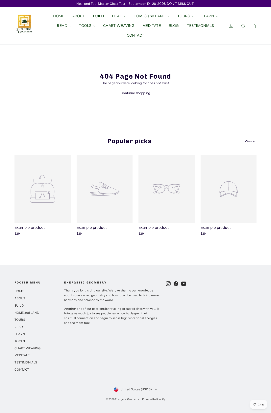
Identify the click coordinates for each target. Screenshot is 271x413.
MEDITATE (151, 25)
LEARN (208, 16)
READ (62, 25)
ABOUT (78, 16)
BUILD (98, 16)
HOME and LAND (26, 313)
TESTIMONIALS (200, 25)
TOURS (184, 16)
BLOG (174, 25)
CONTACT (135, 35)
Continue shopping (135, 93)
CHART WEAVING (119, 25)
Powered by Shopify (153, 399)
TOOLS (85, 25)
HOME (58, 16)
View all (251, 141)
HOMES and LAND (150, 16)
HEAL (117, 16)
